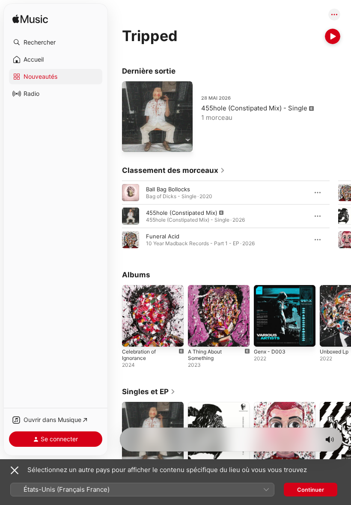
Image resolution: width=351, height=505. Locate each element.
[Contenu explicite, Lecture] (130, 216)
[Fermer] (14, 470)
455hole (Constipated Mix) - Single (254, 108)
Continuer (310, 489)
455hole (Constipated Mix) (181, 212)
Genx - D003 (270, 351)
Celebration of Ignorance (139, 354)
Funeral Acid (162, 236)
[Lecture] (332, 36)
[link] (173, 170)
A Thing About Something (205, 354)
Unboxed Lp (334, 351)
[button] (55, 42)
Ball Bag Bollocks (168, 189)
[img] (30, 19)
